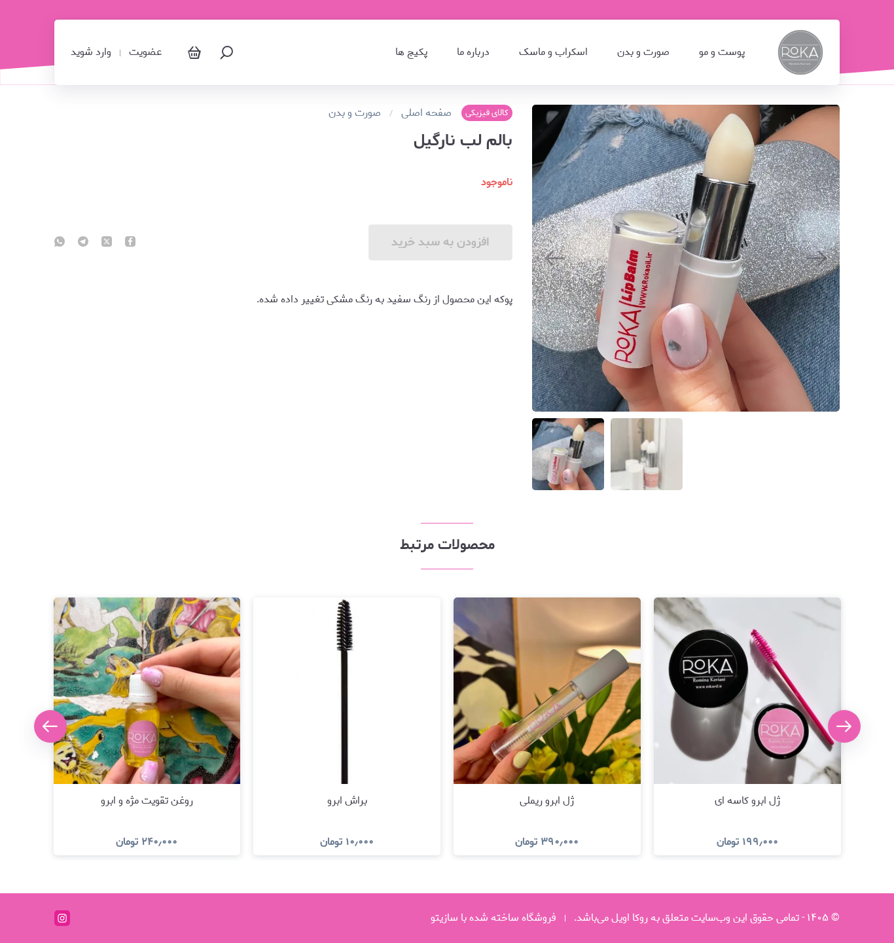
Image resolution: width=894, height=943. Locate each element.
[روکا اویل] (800, 52)
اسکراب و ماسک (553, 52)
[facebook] (130, 242)
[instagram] (62, 918)
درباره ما (473, 52)
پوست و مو (722, 52)
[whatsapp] (59, 242)
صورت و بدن (643, 52)
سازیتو (444, 918)
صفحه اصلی (426, 113)
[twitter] (106, 242)
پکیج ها (411, 52)
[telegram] (83, 242)
